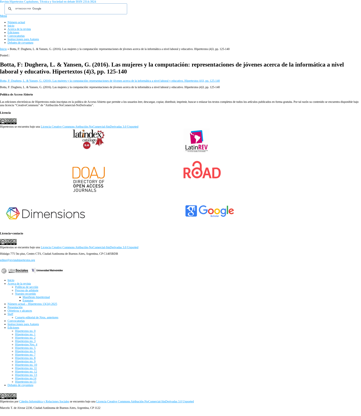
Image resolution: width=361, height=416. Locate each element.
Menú (3, 15)
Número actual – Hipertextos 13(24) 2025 (32, 303)
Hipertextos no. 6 (25, 351)
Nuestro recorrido (25, 293)
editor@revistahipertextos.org (17, 260)
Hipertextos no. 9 (25, 361)
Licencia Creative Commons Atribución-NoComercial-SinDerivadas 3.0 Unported (89, 126)
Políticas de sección (26, 287)
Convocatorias (16, 35)
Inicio (11, 25)
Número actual (16, 22)
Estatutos (28, 300)
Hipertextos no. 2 (25, 337)
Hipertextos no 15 (25, 381)
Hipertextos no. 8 (25, 358)
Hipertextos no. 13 (26, 375)
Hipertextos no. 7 (25, 354)
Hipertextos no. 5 (25, 347)
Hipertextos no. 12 (26, 371)
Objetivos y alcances (20, 310)
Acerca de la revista (19, 29)
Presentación (15, 307)
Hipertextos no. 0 (25, 331)
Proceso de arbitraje (26, 290)
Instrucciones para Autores (23, 39)
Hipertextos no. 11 (26, 368)
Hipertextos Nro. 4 (26, 344)
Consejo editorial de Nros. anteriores (36, 317)
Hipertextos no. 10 (26, 364)
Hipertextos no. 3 (25, 341)
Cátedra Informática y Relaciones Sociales (44, 401)
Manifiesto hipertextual (36, 297)
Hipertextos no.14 (25, 378)
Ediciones (13, 32)
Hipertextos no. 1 (25, 334)
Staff (10, 314)
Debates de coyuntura (20, 42)
